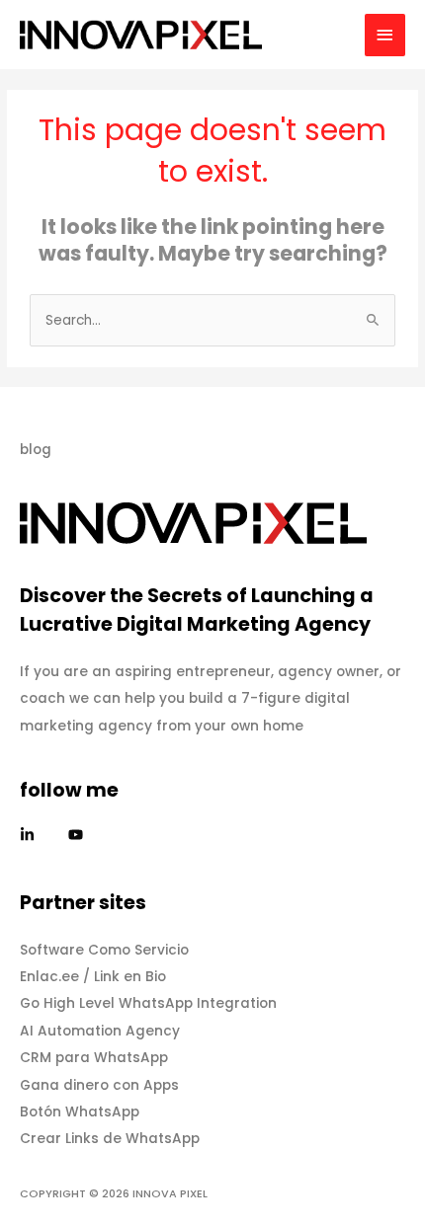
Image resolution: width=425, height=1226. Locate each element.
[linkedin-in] (42, 834)
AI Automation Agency (100, 1031)
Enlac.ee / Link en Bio (93, 976)
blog (35, 449)
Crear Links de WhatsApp (110, 1138)
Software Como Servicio (104, 950)
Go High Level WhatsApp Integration (148, 1003)
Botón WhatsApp (79, 1112)
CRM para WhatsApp (94, 1057)
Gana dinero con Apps (99, 1085)
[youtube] (78, 834)
